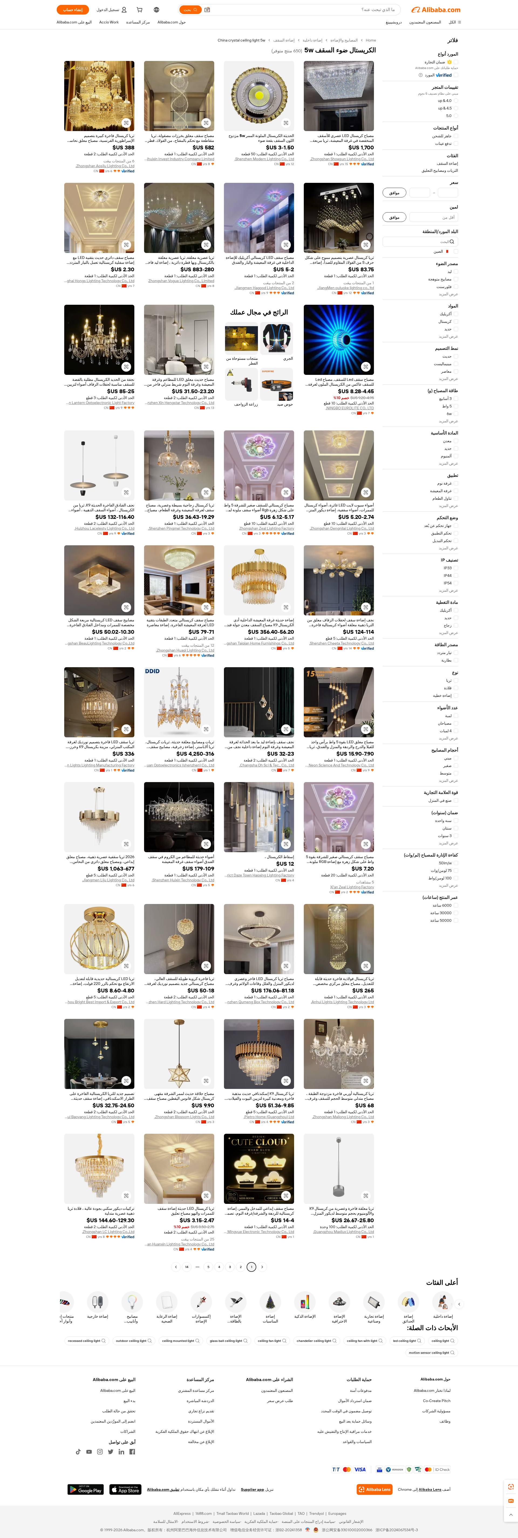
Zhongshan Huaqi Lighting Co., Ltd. (185, 650)
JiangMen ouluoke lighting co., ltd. (345, 288)
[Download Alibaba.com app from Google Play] (85, 1489)
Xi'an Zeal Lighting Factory (352, 887)
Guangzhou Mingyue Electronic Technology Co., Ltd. (259, 1231)
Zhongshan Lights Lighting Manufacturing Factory (99, 765)
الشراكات (127, 1431)
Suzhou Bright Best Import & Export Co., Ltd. (99, 1002)
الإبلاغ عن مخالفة (201, 1442)
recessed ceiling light (84, 1341)
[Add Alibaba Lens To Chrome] (375, 1489)
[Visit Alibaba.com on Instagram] (100, 1451)
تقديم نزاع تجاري (201, 1411)
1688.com (203, 1513)
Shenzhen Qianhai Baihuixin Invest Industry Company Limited (179, 159)
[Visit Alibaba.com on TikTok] (78, 1451)
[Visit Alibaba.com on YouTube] (89, 1451)
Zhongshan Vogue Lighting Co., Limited (181, 281)
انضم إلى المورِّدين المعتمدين (113, 1421)
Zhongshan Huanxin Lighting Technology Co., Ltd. (179, 1244)
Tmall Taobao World (232, 1513)
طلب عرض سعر (280, 1401)
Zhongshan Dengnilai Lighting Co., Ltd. (342, 528)
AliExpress (182, 1513)
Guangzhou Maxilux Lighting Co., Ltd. (343, 1231)
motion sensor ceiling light (429, 1353)
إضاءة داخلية (312, 40)
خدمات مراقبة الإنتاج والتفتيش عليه (344, 1431)
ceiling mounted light (178, 1341)
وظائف (445, 1421)
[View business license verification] (307, 1530)
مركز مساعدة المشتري (196, 1390)
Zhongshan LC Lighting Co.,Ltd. (108, 1231)
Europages (337, 1513)
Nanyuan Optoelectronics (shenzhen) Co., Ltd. (179, 765)
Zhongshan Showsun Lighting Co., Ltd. (342, 159)
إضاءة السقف (284, 40)
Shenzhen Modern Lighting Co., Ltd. (264, 159)
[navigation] (420, 654)
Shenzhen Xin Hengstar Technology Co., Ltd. (179, 402)
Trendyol (316, 1513)
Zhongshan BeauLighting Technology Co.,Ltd (99, 643)
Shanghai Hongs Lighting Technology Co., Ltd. (99, 281)
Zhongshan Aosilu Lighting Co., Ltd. (105, 166)
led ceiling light (404, 1341)
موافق (394, 192)
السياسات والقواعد (357, 1442)
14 (186, 1267)
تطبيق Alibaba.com (163, 1489)
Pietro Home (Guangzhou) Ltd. (269, 1117)
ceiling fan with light (362, 1341)
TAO (301, 1513)
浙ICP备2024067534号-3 (397, 1530)
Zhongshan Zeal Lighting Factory (266, 528)
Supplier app (252, 1489)
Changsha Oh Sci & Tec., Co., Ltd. (266, 765)
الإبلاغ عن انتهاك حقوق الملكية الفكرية (184, 1431)
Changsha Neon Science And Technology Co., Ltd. (339, 765)
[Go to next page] (176, 1267)
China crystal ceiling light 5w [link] (241, 40)
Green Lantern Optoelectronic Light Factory (99, 402)
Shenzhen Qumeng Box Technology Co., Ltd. (259, 1002)
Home (371, 40)
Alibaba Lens (430, 1489)
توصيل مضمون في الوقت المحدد (346, 1411)
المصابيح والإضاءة (344, 40)
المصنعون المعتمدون (277, 1390)
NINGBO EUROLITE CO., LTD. (350, 408)
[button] (207, 9)
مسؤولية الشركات (436, 1411)
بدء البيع (129, 1401)
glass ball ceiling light (226, 1341)
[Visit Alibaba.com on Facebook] (132, 1451)
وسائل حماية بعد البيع (355, 1421)
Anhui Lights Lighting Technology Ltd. (342, 1002)
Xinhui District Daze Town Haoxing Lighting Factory (259, 875)
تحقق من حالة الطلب (118, 1411)
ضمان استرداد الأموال (355, 1401)
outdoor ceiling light (131, 1341)
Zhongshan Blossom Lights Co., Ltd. (184, 1117)
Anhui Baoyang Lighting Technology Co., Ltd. (99, 1117)
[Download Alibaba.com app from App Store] (125, 1489)
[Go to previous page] (262, 1267)
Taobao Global (281, 1513)
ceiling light (440, 1341)
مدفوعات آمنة (361, 1390)
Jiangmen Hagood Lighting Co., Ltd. (264, 288)
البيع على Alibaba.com (117, 1390)
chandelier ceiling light (314, 1341)
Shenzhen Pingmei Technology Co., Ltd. (181, 528)
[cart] (139, 10)
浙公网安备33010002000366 (347, 1530)
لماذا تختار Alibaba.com (432, 1390)
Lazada (259, 1513)
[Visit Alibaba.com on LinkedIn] (121, 1451)
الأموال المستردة (201, 1421)
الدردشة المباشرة (200, 1401)
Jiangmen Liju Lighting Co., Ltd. (108, 880)
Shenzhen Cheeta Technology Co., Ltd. (341, 643)
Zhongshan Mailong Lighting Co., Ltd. (343, 1117)
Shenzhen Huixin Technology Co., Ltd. (183, 880)
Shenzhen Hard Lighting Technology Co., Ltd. (179, 1002)
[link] (511, 1487)
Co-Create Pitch (437, 1401)
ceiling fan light (269, 1341)
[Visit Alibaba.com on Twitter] (110, 1451)
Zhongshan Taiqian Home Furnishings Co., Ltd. (259, 643)
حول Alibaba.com (436, 1379)
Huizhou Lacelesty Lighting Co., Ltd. (104, 528)
